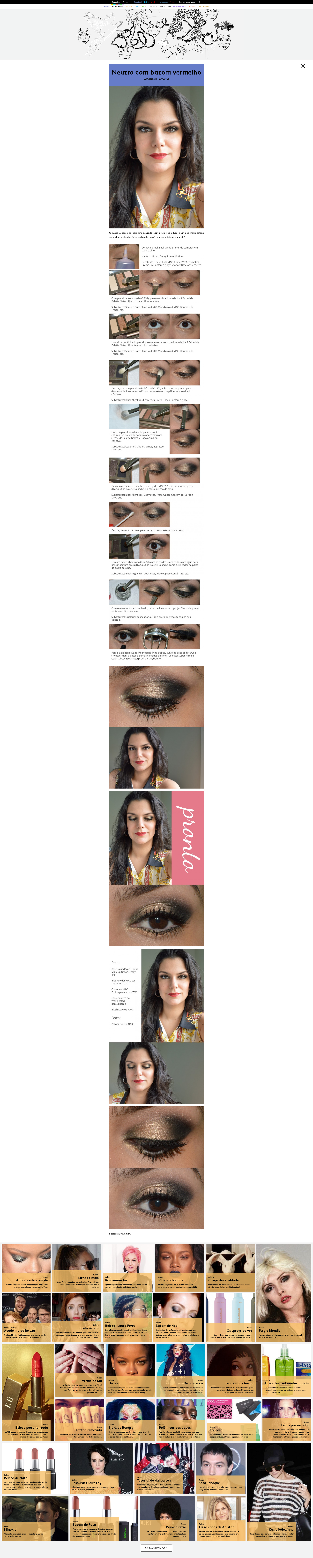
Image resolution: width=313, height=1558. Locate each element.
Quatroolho (179, 7)
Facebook (138, 2)
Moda (145, 7)
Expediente (116, 2)
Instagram (164, 2)
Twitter (146, 2)
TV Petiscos (117, 7)
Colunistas (203, 7)
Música (153, 7)
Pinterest (173, 2)
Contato (126, 2)
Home (106, 7)
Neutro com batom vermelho (156, 72)
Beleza (129, 7)
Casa (137, 7)
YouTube (154, 2)
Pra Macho (165, 7)
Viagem (192, 7)
